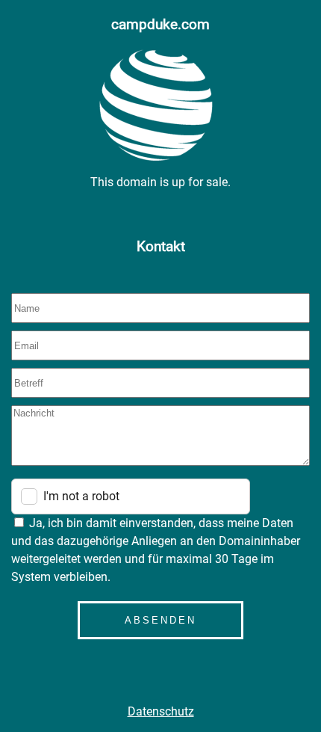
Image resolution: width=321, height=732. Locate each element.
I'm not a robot (81, 496)
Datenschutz (161, 711)
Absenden (160, 620)
